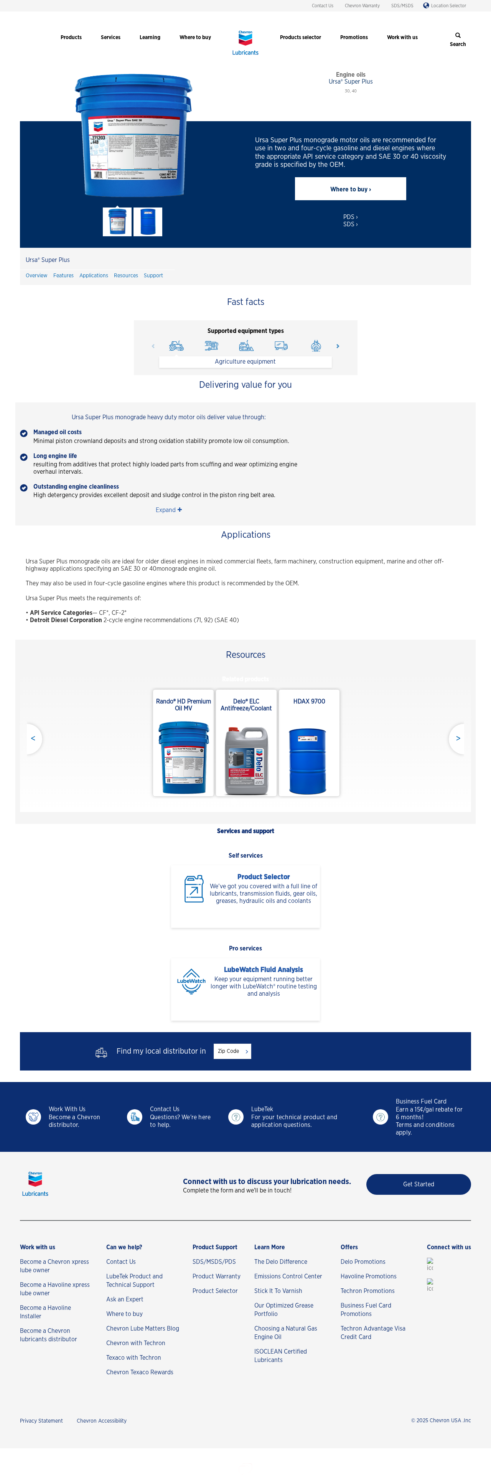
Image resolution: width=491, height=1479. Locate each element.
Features (63, 275)
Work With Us (67, 1109)
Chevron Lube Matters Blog (142, 1329)
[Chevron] (245, 56)
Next (337, 346)
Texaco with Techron (133, 1358)
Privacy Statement (41, 1421)
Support (153, 275)
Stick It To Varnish (278, 1291)
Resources (126, 275)
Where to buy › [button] (350, 189)
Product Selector (263, 877)
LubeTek (262, 1109)
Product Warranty (217, 1276)
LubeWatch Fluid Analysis (263, 970)
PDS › (350, 217)
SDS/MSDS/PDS (214, 1262)
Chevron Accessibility (102, 1421)
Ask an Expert (124, 1299)
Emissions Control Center (288, 1276)
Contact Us (322, 5)
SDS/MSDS (402, 5)
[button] (169, 510)
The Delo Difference (280, 1262)
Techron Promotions (368, 1291)
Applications (93, 275)
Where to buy (124, 1314)
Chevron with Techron (135, 1343)
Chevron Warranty (362, 5)
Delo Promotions (363, 1262)
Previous (153, 346)
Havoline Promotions (369, 1276)
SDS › (350, 224)
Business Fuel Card (421, 1102)
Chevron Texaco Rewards (139, 1372)
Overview (37, 275)
